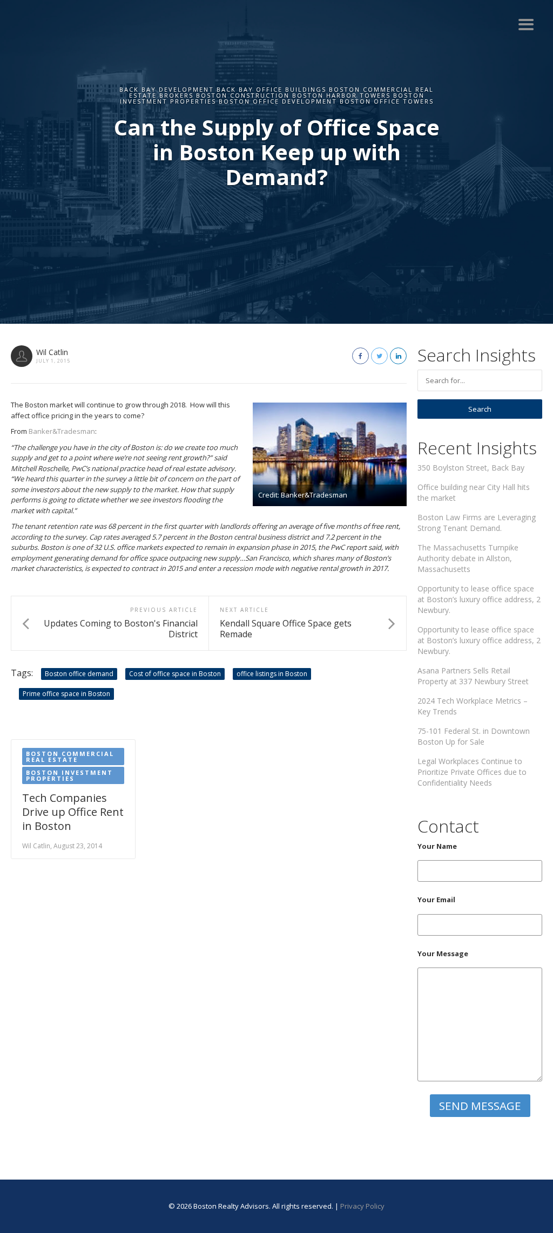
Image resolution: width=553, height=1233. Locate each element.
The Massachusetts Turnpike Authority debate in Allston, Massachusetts (467, 558)
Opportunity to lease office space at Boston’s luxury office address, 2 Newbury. (479, 599)
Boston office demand (79, 673)
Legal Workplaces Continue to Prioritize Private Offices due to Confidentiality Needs (472, 772)
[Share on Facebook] (360, 356)
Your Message (442, 953)
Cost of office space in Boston (175, 673)
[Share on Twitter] (379, 356)
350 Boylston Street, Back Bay (470, 467)
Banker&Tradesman (62, 431)
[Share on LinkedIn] (398, 356)
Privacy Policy (362, 1206)
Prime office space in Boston (66, 693)
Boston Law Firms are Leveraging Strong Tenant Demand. (476, 522)
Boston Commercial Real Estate (70, 757)
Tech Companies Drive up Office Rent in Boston (73, 812)
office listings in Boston (272, 673)
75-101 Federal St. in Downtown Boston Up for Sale (473, 736)
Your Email (436, 899)
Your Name (437, 846)
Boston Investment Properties (69, 775)
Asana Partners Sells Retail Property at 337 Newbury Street (473, 675)
